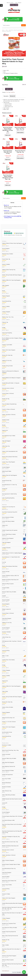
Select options (20, 132)
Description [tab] (6, 96)
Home (3, 30)
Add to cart (8, 89)
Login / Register (18, 2)
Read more (7, 159)
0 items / (15, 5)
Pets (7, 30)
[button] (24, 34)
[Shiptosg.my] (14, 10)
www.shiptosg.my (5, 970)
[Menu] (1, 5)
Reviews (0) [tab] (12, 96)
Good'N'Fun (12, 92)
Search (23, 25)
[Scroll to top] (25, 974)
